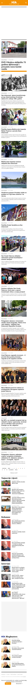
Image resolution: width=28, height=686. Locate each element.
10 (6, 469)
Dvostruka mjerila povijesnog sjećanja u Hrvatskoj (17, 642)
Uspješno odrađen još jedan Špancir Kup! (18, 482)
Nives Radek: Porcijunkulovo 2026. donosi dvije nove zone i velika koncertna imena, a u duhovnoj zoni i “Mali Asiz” (18, 595)
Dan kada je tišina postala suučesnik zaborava (18, 648)
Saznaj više (18, 683)
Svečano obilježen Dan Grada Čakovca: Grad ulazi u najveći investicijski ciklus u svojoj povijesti (13, 290)
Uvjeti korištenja (13, 674)
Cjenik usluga (19, 674)
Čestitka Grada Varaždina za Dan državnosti (11, 226)
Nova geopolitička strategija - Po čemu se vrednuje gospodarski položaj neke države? (18, 544)
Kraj (16, 469)
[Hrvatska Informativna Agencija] (14, 2)
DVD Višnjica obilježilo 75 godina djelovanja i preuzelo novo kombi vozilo (13, 65)
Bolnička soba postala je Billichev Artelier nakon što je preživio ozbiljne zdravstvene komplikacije (18, 491)
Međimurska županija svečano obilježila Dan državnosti (11, 162)
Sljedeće (11, 469)
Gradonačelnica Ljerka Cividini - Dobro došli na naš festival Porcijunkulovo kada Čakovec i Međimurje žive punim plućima (18, 586)
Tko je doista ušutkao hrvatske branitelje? (17, 656)
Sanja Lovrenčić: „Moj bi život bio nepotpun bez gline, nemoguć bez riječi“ (18, 577)
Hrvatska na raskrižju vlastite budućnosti (18, 532)
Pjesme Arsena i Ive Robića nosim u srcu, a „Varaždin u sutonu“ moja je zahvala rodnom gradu (18, 569)
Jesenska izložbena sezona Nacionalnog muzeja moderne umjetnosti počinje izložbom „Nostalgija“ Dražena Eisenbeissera (18, 500)
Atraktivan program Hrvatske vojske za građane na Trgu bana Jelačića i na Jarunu (14, 194)
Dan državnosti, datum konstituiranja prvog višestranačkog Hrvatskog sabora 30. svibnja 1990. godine (13, 97)
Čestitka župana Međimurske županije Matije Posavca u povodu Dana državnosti (13, 131)
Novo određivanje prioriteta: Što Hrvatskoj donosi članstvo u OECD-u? (18, 522)
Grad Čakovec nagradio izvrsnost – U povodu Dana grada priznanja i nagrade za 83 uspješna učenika (13, 357)
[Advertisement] (14, 24)
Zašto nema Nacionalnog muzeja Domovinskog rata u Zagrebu (18, 665)
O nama (7, 674)
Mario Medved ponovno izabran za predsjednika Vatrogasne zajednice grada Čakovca (12, 389)
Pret (9, 468)
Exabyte (24, 676)
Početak (4, 468)
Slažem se (8, 683)
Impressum (3, 674)
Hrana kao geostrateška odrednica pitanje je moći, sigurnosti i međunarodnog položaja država (18, 555)
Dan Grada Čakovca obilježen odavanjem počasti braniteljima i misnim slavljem (12, 257)
